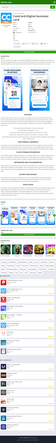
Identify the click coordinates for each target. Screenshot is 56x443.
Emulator (3, 265)
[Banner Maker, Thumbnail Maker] (27, 308)
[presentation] (1, 215)
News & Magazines (32, 269)
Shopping (11, 272)
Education (52, 262)
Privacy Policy (25, 440)
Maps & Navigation (50, 265)
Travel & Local (32, 272)
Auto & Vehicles (12, 262)
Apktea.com (34, 437)
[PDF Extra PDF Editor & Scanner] (27, 282)
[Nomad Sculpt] (27, 401)
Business (31, 262)
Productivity (4, 272)
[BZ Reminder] (27, 334)
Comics (36, 262)
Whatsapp (18, 46)
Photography (51, 269)
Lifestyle (41, 265)
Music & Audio (23, 269)
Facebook (18, 43)
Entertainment (11, 265)
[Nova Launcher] (27, 392)
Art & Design (4, 262)
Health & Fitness (33, 265)
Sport (21, 272)
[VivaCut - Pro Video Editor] (27, 366)
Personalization (42, 269)
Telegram (44, 43)
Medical (3, 269)
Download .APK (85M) (29, 234)
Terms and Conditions (34, 440)
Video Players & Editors (12, 269)
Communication (43, 262)
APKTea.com (6, 2)
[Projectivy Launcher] (27, 375)
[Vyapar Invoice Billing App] (27, 299)
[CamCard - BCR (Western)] (27, 325)
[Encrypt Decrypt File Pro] (27, 409)
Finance (18, 265)
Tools (26, 272)
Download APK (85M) (29, 52)
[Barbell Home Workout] (27, 427)
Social (16, 272)
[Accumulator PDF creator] (27, 342)
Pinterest (35, 43)
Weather (40, 272)
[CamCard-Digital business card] (27, 291)
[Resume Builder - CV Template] (27, 317)
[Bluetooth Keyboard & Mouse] (27, 418)
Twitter (26, 43)
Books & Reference (22, 262)
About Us (19, 440)
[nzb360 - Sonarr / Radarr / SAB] (27, 384)
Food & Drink (25, 265)
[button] (52, 7)
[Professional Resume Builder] (27, 351)
